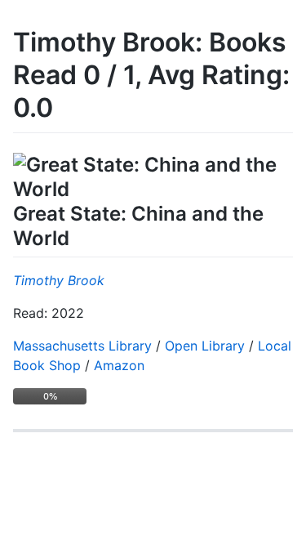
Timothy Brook (58, 280)
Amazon (119, 365)
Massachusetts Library (82, 345)
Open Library (205, 345)
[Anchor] (79, 236)
